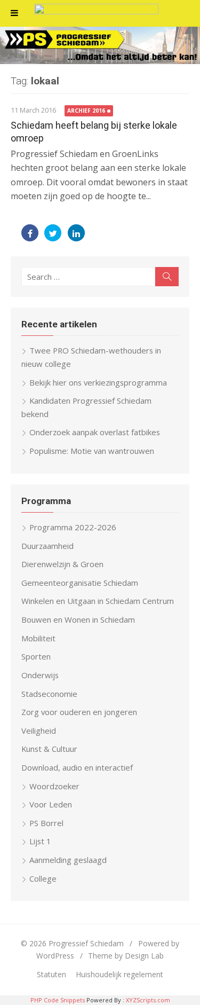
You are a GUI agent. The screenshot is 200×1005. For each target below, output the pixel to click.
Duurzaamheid (47, 545)
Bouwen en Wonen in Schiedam (78, 619)
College (43, 878)
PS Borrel (46, 823)
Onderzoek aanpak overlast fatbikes (94, 432)
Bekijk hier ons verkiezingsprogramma (98, 382)
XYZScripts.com (148, 1000)
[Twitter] (52, 232)
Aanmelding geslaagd (68, 859)
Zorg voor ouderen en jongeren (79, 711)
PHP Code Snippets (57, 1000)
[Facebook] (29, 232)
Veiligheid (38, 730)
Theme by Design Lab (126, 956)
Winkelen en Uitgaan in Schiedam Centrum (97, 600)
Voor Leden (50, 804)
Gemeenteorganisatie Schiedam (79, 582)
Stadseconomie (49, 693)
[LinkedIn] (76, 232)
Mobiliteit (38, 638)
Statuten (51, 974)
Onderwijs (40, 675)
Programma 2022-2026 (72, 527)
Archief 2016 (86, 110)
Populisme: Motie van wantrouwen (91, 450)
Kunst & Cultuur (49, 748)
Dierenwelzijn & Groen (62, 564)
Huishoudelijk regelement (119, 974)
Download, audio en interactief (77, 767)
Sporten (36, 656)
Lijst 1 (40, 841)
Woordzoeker (54, 786)
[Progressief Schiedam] (100, 45)
